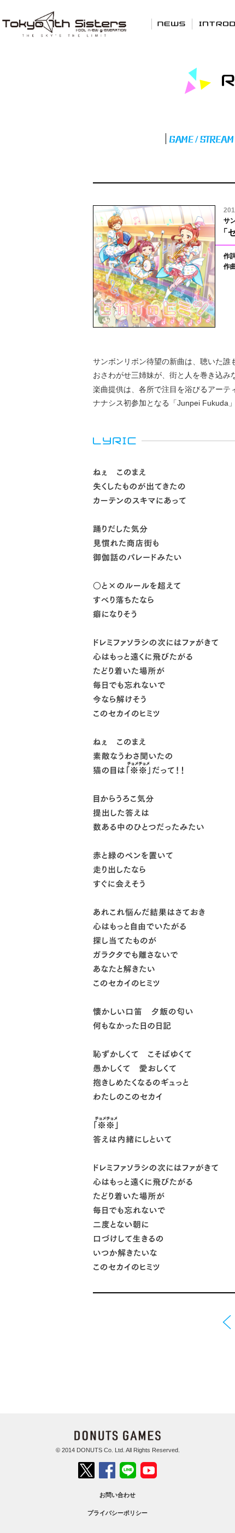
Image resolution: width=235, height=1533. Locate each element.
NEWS (172, 23)
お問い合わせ (117, 1495)
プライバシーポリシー (117, 1513)
